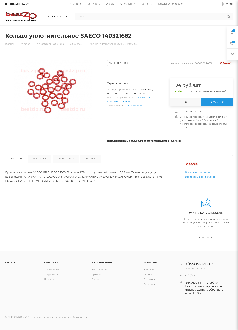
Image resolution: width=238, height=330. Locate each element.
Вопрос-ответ (100, 269)
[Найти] (228, 16)
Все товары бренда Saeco (200, 176)
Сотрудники (51, 274)
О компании (51, 269)
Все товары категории (198, 172)
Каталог (11, 262)
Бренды (96, 274)
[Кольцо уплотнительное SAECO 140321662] (53, 89)
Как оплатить (66, 159)
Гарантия (149, 284)
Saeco (141, 97)
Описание (16, 159)
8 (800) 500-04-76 (17, 4)
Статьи (95, 279)
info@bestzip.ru (195, 275)
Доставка (91, 159)
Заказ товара (151, 269)
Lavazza (150, 97)
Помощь (150, 262)
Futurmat (112, 101)
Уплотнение (135, 105)
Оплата (148, 274)
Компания (52, 262)
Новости (49, 279)
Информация (102, 262)
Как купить (40, 159)
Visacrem (124, 101)
